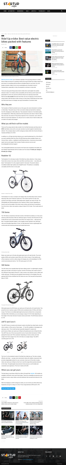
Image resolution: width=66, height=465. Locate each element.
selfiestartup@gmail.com (28, 459)
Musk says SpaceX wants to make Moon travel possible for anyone (58, 65)
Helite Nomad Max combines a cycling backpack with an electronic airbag (35, 422)
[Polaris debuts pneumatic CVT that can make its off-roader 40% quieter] (48, 58)
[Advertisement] (33, 22)
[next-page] (4, 441)
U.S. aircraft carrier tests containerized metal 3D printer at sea (58, 71)
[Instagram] (50, 456)
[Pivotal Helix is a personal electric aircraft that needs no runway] (48, 51)
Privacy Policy (59, 463)
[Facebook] (10, 47)
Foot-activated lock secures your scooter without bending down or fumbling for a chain (36, 437)
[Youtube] (60, 456)
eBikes (6, 33)
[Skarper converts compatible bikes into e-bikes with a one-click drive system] (7, 430)
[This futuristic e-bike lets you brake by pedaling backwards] (7, 415)
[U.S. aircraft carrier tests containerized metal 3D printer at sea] (48, 72)
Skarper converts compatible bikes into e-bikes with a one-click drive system (7, 437)
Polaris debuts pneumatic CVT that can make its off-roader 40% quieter (58, 58)
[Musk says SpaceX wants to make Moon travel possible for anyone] (48, 65)
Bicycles (31, 419)
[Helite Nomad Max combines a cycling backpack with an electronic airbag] (36, 415)
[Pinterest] (19, 47)
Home (2, 33)
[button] (61, 11)
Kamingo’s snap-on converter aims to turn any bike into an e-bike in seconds (22, 437)
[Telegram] (53, 456)
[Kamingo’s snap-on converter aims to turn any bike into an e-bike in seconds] (22, 430)
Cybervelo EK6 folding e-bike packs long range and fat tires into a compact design (22, 422)
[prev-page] (2, 441)
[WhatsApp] (16, 47)
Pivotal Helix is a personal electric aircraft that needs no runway (58, 51)
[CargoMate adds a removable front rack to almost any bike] (48, 45)
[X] (13, 47)
